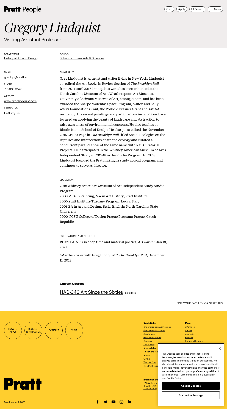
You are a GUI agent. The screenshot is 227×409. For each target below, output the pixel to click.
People (31, 9)
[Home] (23, 384)
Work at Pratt (149, 362)
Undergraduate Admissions (157, 326)
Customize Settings (191, 395)
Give (169, 9)
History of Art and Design (20, 58)
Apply (181, 9)
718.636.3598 (13, 89)
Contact (54, 330)
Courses (147, 341)
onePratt (189, 334)
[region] (191, 374)
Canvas (188, 330)
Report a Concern (194, 341)
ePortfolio (190, 326)
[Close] (220, 348)
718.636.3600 (150, 388)
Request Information (33, 330)
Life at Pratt (148, 344)
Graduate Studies (152, 337)
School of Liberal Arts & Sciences (82, 58)
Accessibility (149, 348)
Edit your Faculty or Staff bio (200, 303)
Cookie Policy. (174, 378)
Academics (149, 334)
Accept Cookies (191, 385)
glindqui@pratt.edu (17, 77)
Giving (146, 358)
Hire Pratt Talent (151, 366)
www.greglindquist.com (20, 101)
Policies (189, 337)
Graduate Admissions (154, 330)
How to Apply (13, 330)
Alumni (146, 355)
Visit (74, 330)
